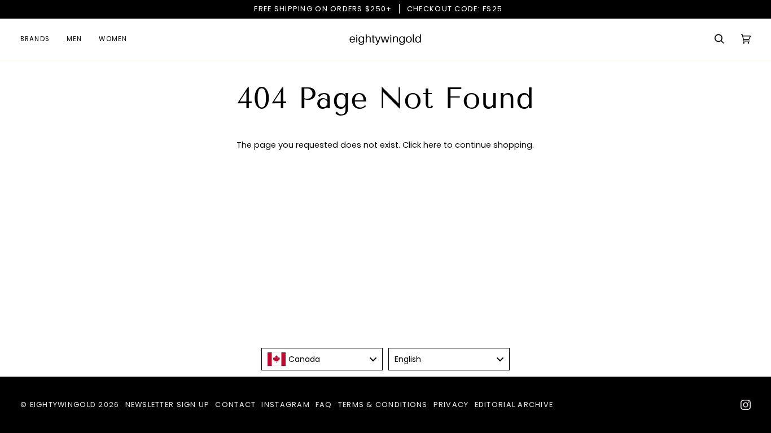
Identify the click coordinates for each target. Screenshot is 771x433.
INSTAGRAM (285, 404)
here (432, 145)
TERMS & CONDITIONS (383, 404)
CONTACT (235, 404)
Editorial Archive (514, 404)
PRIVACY (451, 404)
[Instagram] (746, 405)
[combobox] (322, 359)
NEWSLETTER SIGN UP (167, 404)
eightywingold (63, 404)
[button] (39, 39)
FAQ (324, 404)
